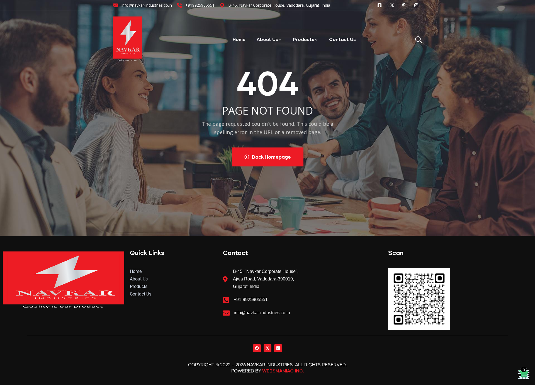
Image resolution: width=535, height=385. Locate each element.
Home (239, 39)
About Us (267, 39)
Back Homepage (271, 157)
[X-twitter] (267, 348)
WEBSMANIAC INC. (283, 370)
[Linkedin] (278, 348)
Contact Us (342, 39)
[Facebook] (257, 348)
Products (303, 39)
